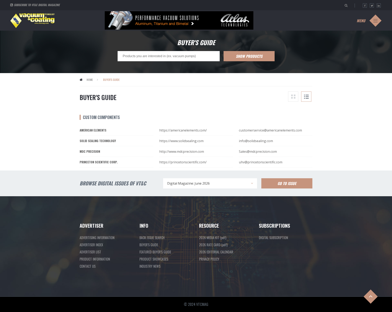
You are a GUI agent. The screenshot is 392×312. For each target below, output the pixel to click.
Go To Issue (286, 183)
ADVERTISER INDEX (91, 244)
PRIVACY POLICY (209, 259)
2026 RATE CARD (213, 244)
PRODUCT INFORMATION (95, 259)
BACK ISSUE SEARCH (152, 237)
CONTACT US (88, 266)
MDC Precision (90, 151)
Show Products (249, 56)
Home (90, 79)
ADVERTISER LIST (90, 252)
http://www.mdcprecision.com (181, 151)
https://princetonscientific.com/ (183, 162)
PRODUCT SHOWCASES (153, 259)
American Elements (93, 130)
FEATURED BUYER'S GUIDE (155, 252)
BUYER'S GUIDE (148, 244)
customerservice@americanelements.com (270, 130)
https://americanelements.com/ (183, 130)
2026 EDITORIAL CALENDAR (216, 252)
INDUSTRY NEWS (149, 266)
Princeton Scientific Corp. (99, 162)
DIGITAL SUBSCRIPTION (273, 237)
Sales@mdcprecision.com (258, 151)
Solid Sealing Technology (98, 140)
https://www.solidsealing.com (181, 141)
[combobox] (210, 183)
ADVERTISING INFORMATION (97, 237)
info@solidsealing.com (256, 141)
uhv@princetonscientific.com (260, 162)
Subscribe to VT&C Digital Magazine (37, 5)
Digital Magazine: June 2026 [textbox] (188, 183)
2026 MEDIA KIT (212, 237)
